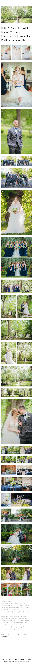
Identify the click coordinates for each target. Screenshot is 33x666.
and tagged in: (5, 603)
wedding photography (15, 629)
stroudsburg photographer (13, 624)
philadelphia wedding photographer (18, 618)
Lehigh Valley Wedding (18, 609)
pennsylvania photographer (8, 614)
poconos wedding (14, 620)
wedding (16, 627)
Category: (4, 601)
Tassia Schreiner (25, 634)
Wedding (9, 601)
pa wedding (11, 613)
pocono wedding (5, 620)
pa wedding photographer (22, 613)
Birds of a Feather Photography (17, 603)
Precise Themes (25, 661)
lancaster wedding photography (17, 607)
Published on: (4, 634)
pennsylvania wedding (21, 614)
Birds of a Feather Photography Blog (21, 659)
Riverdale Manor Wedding (16, 622)
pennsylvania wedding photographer (10, 616)
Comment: (4, 636)
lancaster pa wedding (13, 605)
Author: (19, 634)
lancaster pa (4, 605)
